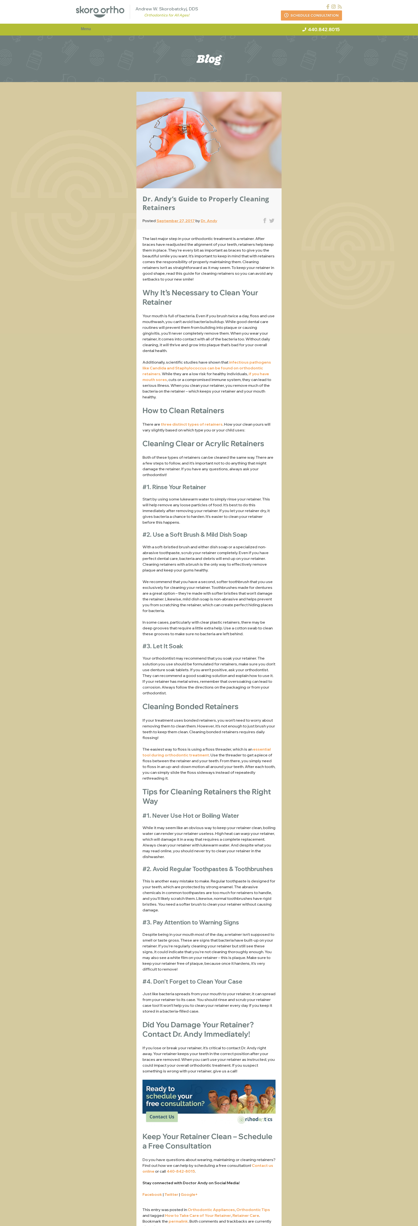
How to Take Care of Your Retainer (198, 1215)
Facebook (152, 1194)
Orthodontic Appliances (211, 1209)
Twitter (171, 1194)
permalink (178, 1221)
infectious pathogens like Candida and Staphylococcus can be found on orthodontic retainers (206, 368)
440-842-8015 (181, 1171)
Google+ (189, 1194)
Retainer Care (245, 1215)
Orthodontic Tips (253, 1209)
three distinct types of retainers (192, 424)
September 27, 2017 (176, 220)
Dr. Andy (209, 220)
